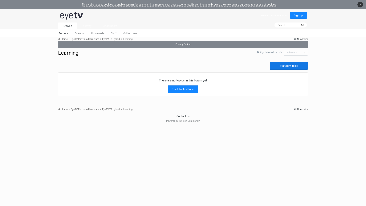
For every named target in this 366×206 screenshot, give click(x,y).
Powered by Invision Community (183, 121)
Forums (63, 33)
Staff (113, 33)
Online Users (130, 33)
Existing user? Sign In (273, 15)
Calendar (79, 33)
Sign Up (298, 15)
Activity (87, 25)
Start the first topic (183, 89)
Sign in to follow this (270, 52)
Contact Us (183, 116)
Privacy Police (183, 44)
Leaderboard (109, 25)
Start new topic (289, 65)
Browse (67, 25)
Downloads (97, 33)
